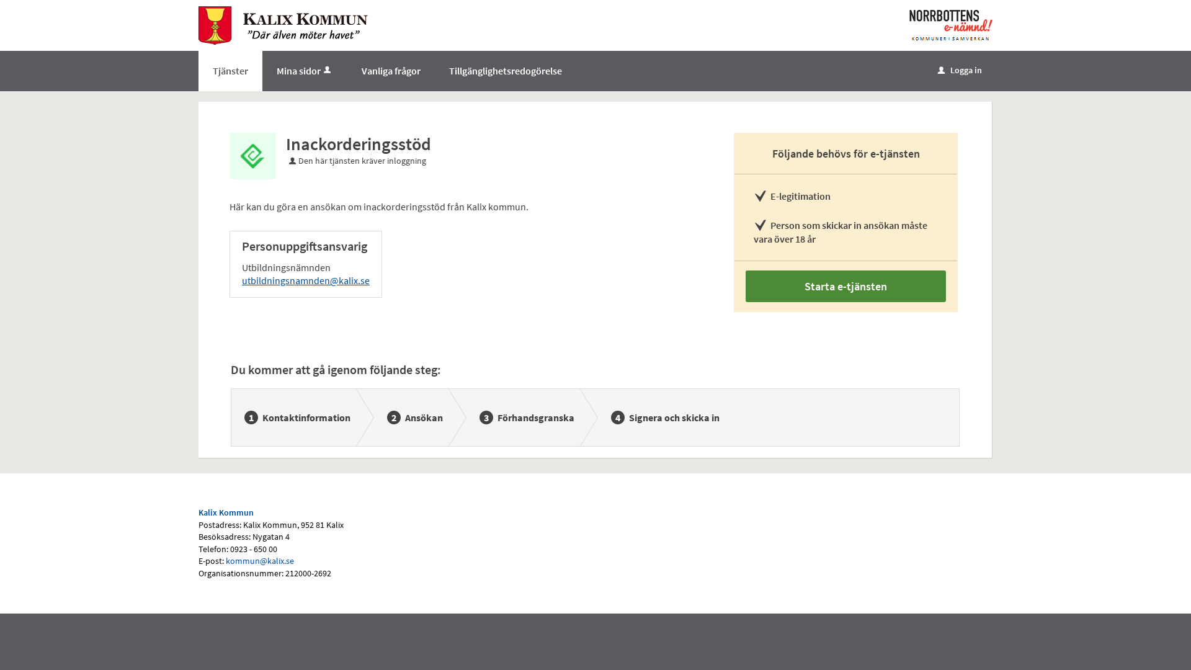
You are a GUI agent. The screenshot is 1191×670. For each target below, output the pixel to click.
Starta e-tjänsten (846, 286)
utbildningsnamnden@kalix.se (306, 280)
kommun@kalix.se (260, 560)
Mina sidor (299, 71)
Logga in (960, 70)
